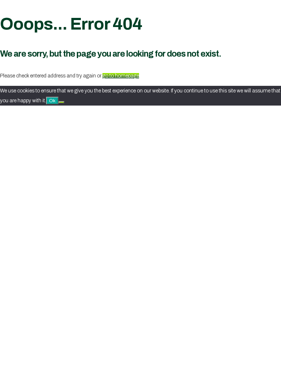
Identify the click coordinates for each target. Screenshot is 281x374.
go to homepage (120, 76)
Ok (52, 100)
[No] (61, 102)
